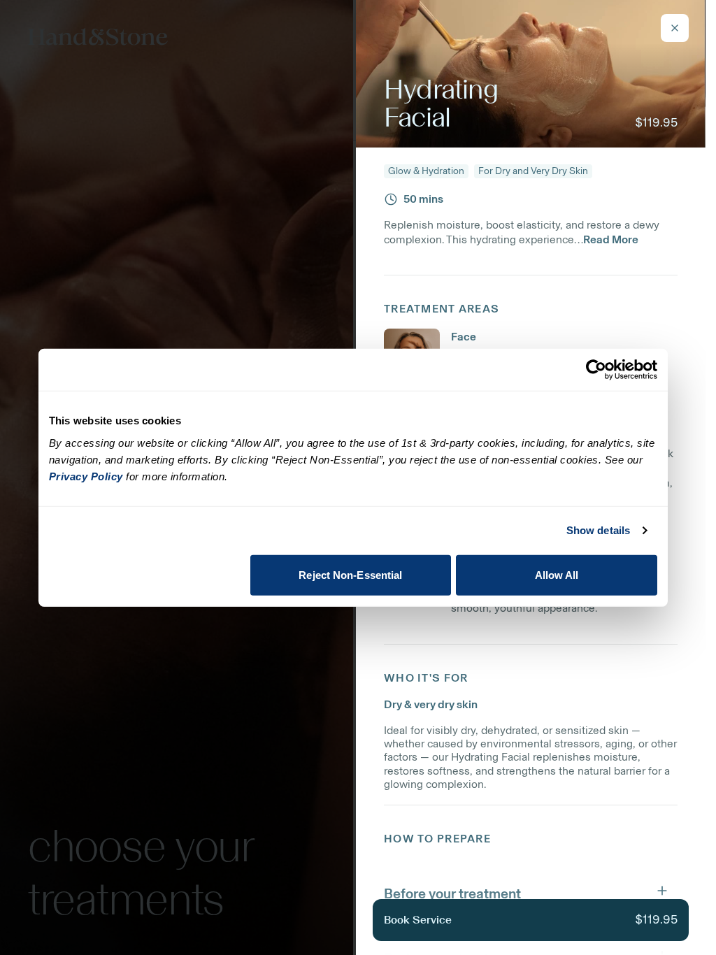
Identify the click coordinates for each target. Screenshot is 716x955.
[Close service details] (675, 28)
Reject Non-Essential (350, 574)
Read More (610, 239)
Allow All (557, 574)
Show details (598, 530)
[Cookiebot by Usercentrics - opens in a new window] (596, 369)
